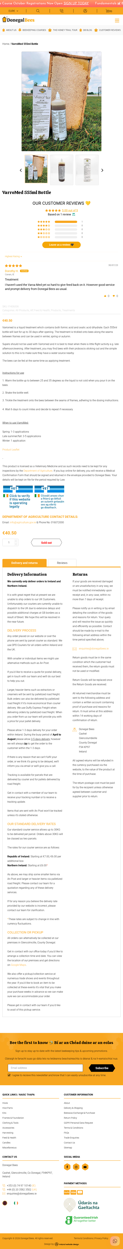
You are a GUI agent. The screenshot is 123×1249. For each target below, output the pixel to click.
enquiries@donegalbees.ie (94, 648)
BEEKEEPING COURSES (34, 30)
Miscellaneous (9, 1147)
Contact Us (69, 1142)
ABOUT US (11, 30)
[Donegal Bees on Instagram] (76, 1166)
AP (31, 310)
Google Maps (18, 964)
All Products (22, 310)
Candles (6, 1142)
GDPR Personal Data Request (78, 1123)
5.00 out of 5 (70, 210)
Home (5, 43)
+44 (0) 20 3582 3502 (22, 1189)
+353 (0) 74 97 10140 (21, 1185)
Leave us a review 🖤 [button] (61, 244)
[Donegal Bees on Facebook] (67, 1166)
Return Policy (70, 1118)
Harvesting (7, 1132)
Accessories (8, 1127)
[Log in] (85, 11)
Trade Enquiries (71, 1137)
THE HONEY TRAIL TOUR (65, 30)
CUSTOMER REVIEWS (110, 30)
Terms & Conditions (73, 1127)
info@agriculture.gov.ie (23, 522)
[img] (13, 265)
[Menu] (117, 20)
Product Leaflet (11, 449)
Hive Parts (7, 1108)
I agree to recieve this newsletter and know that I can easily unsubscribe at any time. (59, 1075)
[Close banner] (119, 3)
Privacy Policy (101, 1238)
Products (56, 310)
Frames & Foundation (13, 1118)
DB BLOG (87, 30)
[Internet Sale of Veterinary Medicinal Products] (33, 509)
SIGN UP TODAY (70, 3)
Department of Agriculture (38, 470)
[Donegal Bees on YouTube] (85, 1166)
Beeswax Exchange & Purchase (79, 1113)
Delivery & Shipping (73, 1108)
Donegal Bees (27, 1238)
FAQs (66, 1132)
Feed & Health (42, 310)
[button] (44, 222)
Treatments (68, 310)
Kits (4, 1113)
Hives (5, 1103)
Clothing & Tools (10, 1123)
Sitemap (68, 1147)
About (67, 1103)
